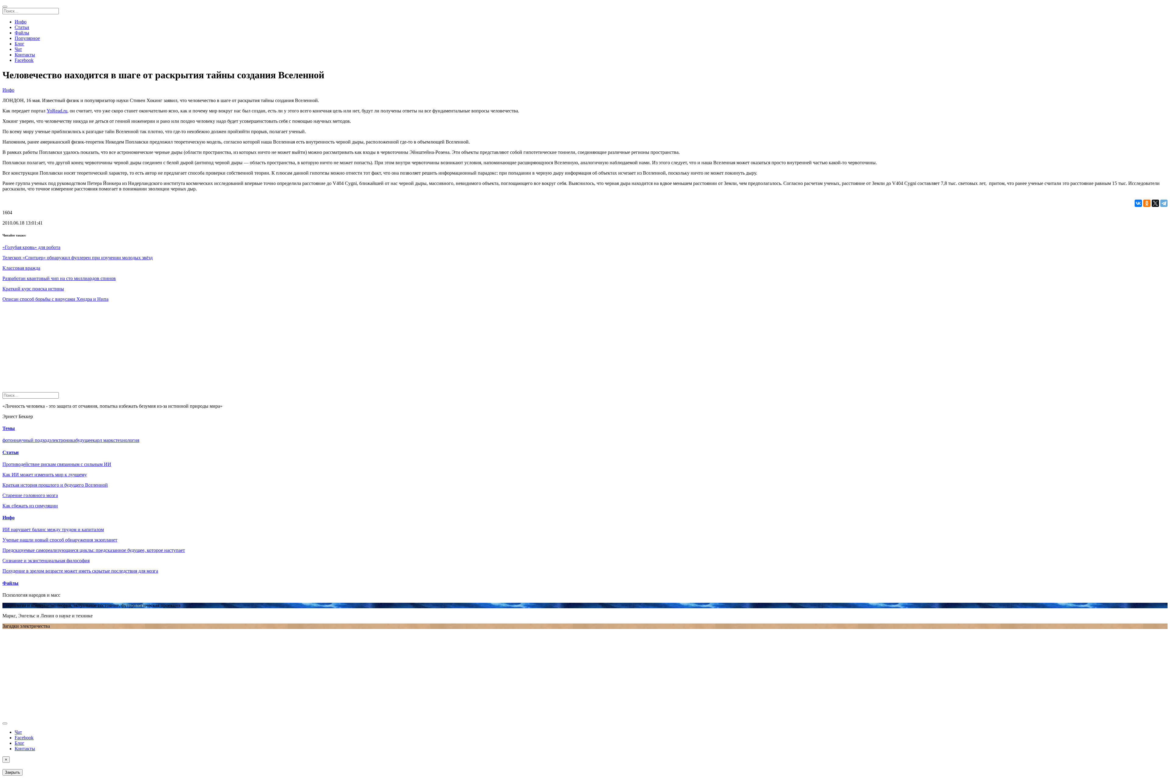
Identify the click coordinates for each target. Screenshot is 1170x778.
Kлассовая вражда (21, 268)
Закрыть (12, 772)
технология (127, 440)
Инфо (21, 21)
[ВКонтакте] (1138, 203)
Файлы (22, 32)
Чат (18, 49)
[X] (1155, 203)
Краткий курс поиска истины (33, 288)
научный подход (32, 440)
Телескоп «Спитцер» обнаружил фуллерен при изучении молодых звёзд (77, 257)
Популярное (27, 38)
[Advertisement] (185, 349)
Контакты (25, 54)
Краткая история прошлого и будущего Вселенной (55, 485)
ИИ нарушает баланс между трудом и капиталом (53, 529)
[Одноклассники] (1146, 203)
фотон (8, 440)
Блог (19, 43)
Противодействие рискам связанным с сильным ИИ (56, 464)
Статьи (22, 27)
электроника (62, 440)
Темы (8, 428)
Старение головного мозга (30, 495)
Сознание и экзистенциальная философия (46, 560)
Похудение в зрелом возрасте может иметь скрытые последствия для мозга (80, 571)
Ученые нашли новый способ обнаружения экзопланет (59, 539)
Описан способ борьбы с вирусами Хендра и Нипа (55, 299)
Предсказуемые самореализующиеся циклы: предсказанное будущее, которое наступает (93, 550)
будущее (84, 440)
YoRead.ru (57, 110)
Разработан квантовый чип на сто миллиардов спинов (59, 278)
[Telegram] (1164, 203)
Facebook (24, 60)
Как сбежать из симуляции (30, 505)
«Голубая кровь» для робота (31, 247)
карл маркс (104, 440)
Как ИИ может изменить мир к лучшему (44, 474)
